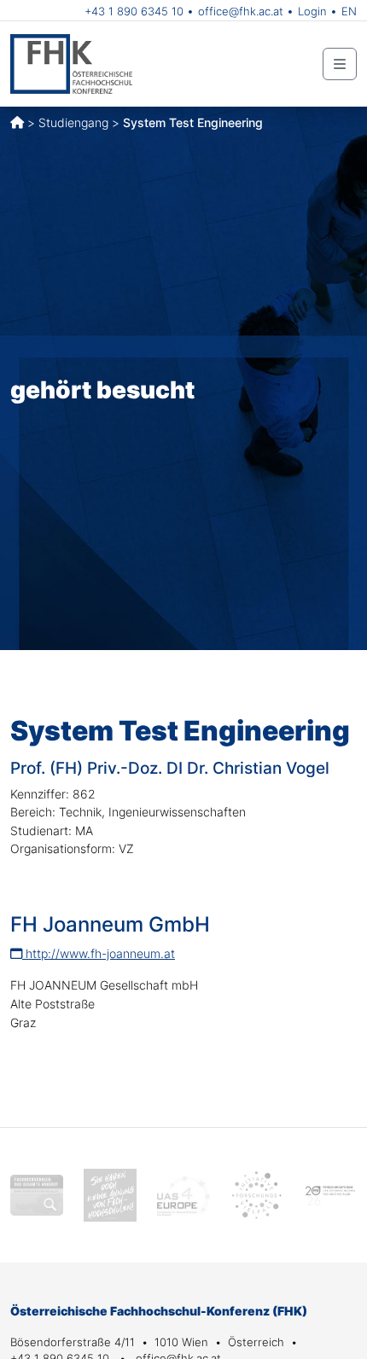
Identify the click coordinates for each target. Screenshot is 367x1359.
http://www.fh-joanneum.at (98, 953)
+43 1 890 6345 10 (134, 11)
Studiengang (73, 122)
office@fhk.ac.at (240, 11)
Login (312, 11)
